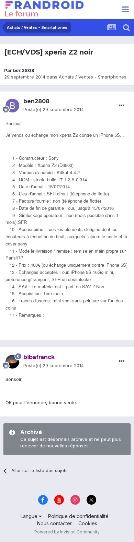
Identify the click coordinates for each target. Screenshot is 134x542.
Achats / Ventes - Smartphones (92, 77)
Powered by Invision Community (67, 531)
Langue (30, 516)
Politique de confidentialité (78, 516)
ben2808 (23, 70)
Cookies (87, 523)
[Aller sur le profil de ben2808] (12, 105)
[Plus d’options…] (122, 105)
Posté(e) (53, 109)
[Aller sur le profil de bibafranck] (12, 362)
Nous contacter (54, 523)
